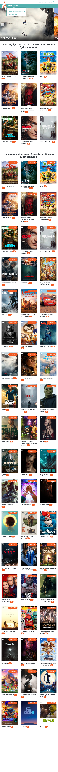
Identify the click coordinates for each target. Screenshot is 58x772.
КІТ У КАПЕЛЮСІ (44, 511)
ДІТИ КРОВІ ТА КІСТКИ (27, 638)
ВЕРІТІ (41, 416)
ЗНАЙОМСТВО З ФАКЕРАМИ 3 (10, 575)
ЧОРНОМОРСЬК (12, 14)
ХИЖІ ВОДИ (24, 258)
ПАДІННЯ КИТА (44, 450)
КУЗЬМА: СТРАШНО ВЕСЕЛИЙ (26, 117)
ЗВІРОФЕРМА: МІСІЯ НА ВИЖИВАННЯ (27, 290)
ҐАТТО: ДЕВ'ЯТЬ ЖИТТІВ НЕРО (47, 670)
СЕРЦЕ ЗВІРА (5, 416)
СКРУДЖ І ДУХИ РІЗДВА (8, 543)
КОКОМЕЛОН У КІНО (7, 670)
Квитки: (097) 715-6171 (45, 2)
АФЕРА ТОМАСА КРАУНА (28, 670)
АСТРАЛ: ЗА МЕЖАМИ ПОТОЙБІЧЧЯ (27, 52)
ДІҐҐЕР (3, 450)
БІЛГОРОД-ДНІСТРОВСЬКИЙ (16, 11)
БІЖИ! (3, 385)
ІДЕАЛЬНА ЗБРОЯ (45, 321)
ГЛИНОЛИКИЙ (44, 480)
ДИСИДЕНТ (5, 321)
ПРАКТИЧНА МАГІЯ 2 (27, 353)
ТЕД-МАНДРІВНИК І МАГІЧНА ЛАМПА (45, 258)
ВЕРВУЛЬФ (5, 638)
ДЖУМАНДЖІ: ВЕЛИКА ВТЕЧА (46, 607)
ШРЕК (41, 51)
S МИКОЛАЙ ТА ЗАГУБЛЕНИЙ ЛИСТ (26, 544)
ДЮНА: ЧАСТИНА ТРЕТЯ (9, 606)
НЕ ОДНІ (23, 701)
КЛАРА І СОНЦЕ (6, 511)
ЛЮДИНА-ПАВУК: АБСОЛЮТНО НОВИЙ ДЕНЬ (29, 84)
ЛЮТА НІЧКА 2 (25, 575)
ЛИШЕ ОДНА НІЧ (6, 117)
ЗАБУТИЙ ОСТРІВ (26, 480)
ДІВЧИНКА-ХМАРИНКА (46, 353)
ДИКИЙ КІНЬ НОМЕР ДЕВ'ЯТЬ (26, 512)
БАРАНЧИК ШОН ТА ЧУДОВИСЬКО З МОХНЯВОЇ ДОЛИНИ (28, 418)
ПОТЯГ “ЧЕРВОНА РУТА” (8, 51)
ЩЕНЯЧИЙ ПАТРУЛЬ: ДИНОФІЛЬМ (46, 84)
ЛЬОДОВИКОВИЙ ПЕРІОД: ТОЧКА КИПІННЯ (47, 639)
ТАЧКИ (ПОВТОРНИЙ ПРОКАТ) (46, 290)
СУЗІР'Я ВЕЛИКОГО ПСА (8, 258)
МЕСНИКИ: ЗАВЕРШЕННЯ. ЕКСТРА (47, 385)
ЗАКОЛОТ (4, 289)
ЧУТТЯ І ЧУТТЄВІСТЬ (8, 480)
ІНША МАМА (24, 450)
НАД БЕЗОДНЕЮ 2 (7, 353)
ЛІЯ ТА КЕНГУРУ (6, 83)
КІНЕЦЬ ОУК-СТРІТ (45, 117)
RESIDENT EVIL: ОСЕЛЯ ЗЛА (28, 385)
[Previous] (2, 24)
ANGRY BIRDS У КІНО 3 (27, 606)
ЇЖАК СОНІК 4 (5, 701)
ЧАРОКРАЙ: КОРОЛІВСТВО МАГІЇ (47, 544)
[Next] (55, 24)
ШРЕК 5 (42, 701)
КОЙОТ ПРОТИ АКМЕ (27, 321)
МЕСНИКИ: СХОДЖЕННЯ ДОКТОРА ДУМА (47, 575)
